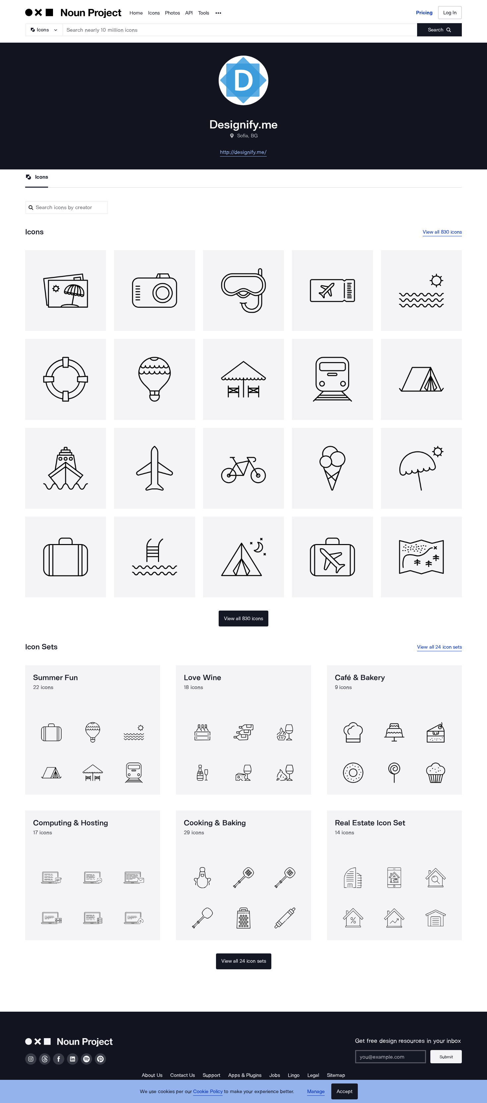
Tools (203, 13)
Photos (172, 13)
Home (136, 13)
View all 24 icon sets (439, 647)
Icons (154, 13)
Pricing (424, 13)
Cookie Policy (208, 1091)
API (189, 13)
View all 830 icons (442, 232)
